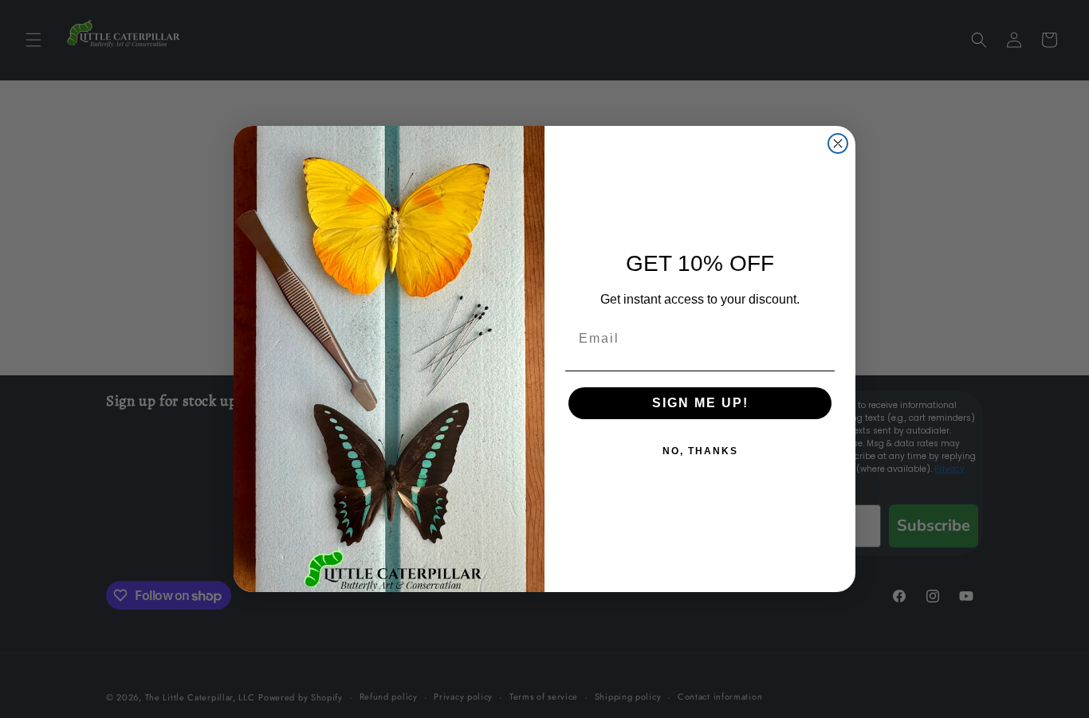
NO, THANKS (700, 451)
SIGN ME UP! (700, 403)
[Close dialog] (837, 143)
